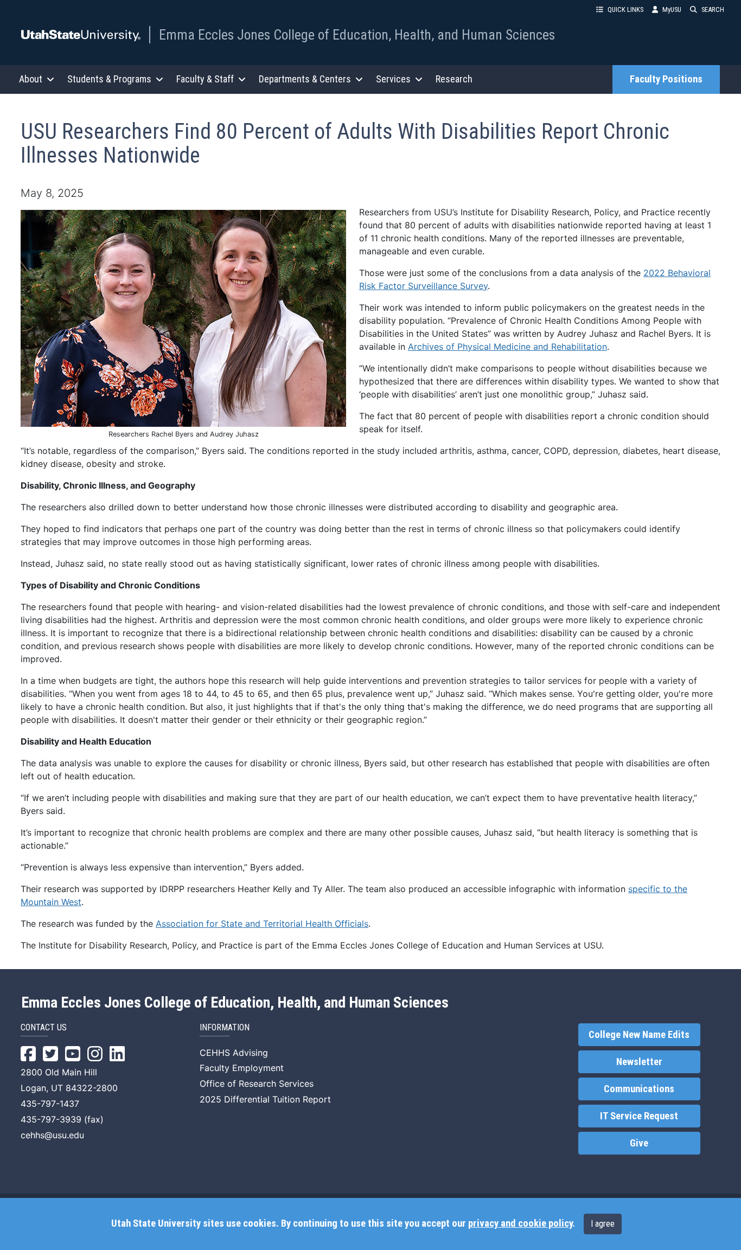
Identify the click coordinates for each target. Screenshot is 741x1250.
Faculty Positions (666, 79)
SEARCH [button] (712, 9)
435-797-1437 (50, 1103)
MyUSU (671, 9)
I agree (603, 1224)
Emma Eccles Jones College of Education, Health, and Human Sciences (357, 35)
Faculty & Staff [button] (205, 79)
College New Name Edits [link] (639, 1035)
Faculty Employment (242, 1067)
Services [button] (393, 79)
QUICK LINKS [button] (625, 9)
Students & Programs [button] (109, 79)
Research (454, 79)
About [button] (30, 79)
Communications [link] (639, 1089)
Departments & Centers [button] (305, 79)
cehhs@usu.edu (52, 1135)
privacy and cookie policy (520, 1223)
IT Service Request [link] (639, 1116)
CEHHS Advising (234, 1052)
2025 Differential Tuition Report (265, 1099)
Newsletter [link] (639, 1062)
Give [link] (639, 1143)
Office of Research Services (257, 1083)
